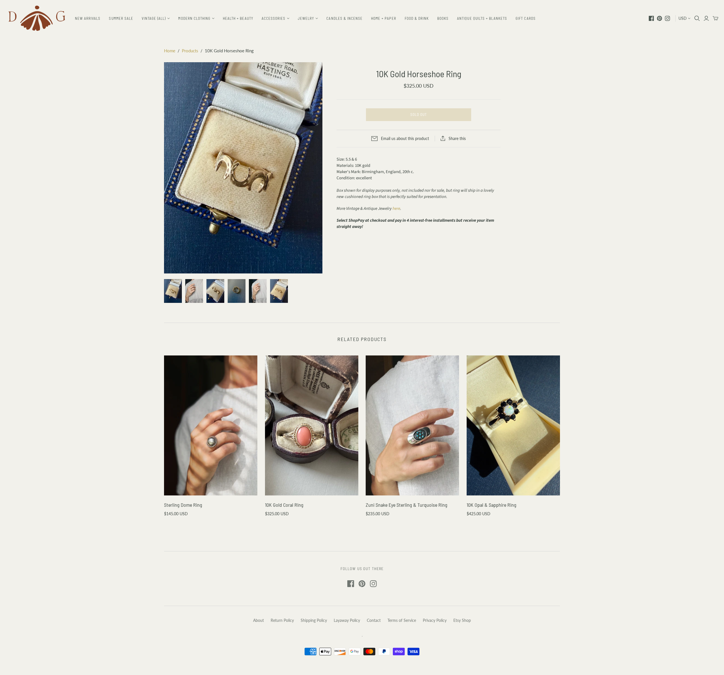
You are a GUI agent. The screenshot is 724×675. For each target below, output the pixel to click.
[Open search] (697, 18)
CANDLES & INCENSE (344, 18)
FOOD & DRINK (417, 18)
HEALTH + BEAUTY (238, 18)
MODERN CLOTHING (194, 18)
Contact (374, 620)
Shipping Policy (314, 620)
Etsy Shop (462, 620)
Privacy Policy (435, 620)
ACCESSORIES (273, 18)
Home (169, 50)
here (396, 209)
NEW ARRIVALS (87, 18)
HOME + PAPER (383, 18)
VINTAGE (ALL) (154, 18)
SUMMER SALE (121, 18)
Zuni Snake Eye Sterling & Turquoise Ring (406, 505)
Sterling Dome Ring (183, 505)
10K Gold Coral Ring (284, 505)
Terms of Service (401, 620)
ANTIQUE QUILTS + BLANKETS (482, 18)
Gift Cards (525, 18)
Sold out (418, 114)
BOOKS (443, 18)
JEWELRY (306, 18)
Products (190, 50)
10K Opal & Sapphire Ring (491, 505)
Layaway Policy (347, 620)
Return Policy (282, 620)
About (258, 620)
